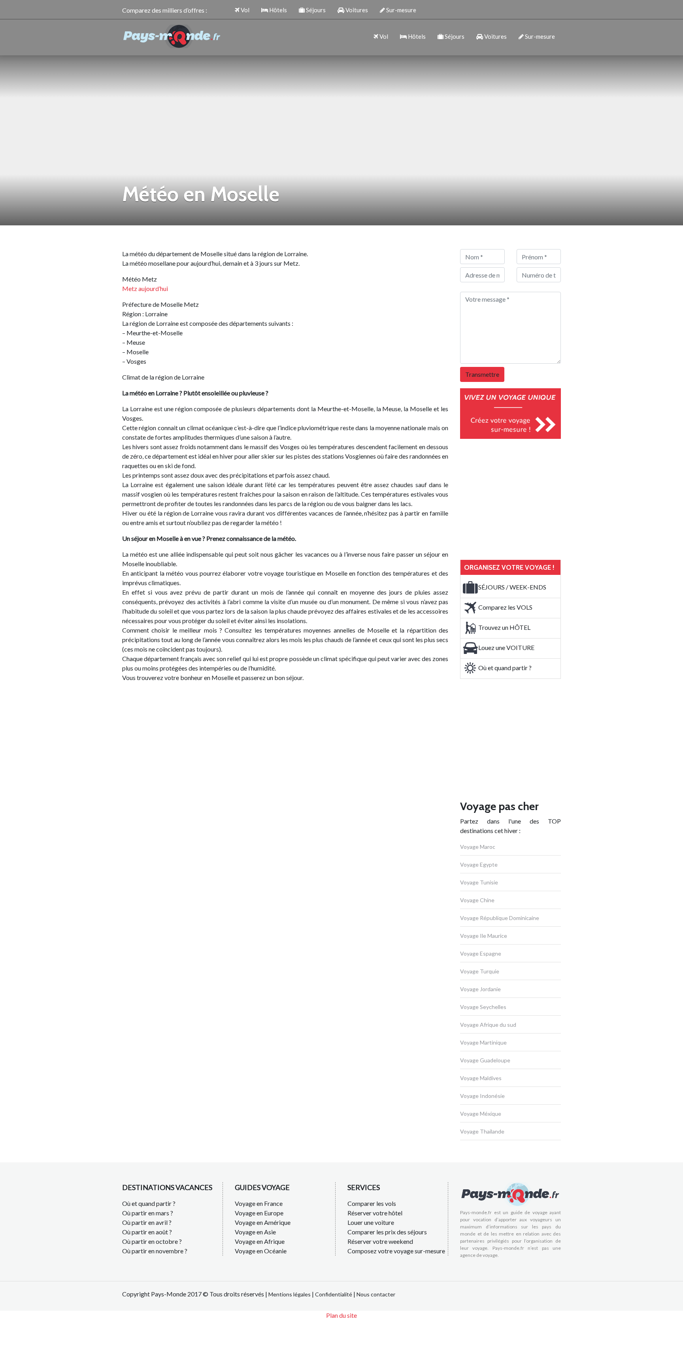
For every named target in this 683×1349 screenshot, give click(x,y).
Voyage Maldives (481, 1078)
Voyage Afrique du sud (488, 1024)
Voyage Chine (477, 900)
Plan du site (341, 1315)
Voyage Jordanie (480, 989)
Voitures (356, 9)
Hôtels (277, 9)
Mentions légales (289, 1294)
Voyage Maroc (477, 846)
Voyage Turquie (479, 971)
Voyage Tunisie (479, 882)
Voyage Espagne (480, 953)
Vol (244, 9)
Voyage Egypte (479, 864)
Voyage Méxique (480, 1113)
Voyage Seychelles (483, 1006)
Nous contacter (376, 1294)
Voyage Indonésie (482, 1095)
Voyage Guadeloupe (485, 1060)
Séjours (315, 9)
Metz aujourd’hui (145, 288)
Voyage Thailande (482, 1131)
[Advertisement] (519, 498)
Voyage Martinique (483, 1042)
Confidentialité (333, 1294)
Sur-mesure (400, 9)
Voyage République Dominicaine (499, 917)
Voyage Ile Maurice (483, 935)
